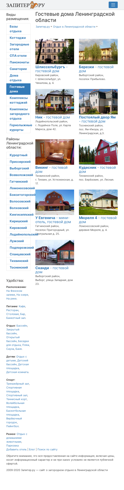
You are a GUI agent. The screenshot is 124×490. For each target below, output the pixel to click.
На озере (22, 294)
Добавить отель (16, 449)
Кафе (22, 306)
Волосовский (20, 201)
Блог (32, 449)
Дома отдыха (15, 78)
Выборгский (19, 168)
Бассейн (21, 325)
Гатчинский (19, 181)
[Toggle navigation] (113, 5)
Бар (22, 314)
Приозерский (20, 162)
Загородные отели (19, 46)
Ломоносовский (20, 188)
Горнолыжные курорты (20, 127)
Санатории (18, 69)
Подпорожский (20, 248)
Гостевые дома (17, 89)
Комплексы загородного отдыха (20, 113)
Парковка (12, 445)
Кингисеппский (20, 214)
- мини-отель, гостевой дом (53, 220)
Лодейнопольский (20, 234)
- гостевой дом (51, 69)
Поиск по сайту (47, 449)
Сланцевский (20, 254)
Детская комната (17, 372)
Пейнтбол (12, 426)
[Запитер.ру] (26, 5)
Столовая (12, 314)
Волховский (19, 208)
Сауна (10, 348)
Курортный (18, 155)
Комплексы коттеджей (19, 100)
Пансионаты (19, 62)
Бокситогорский (20, 195)
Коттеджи (18, 38)
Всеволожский (20, 175)
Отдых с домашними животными (16, 437)
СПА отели (18, 56)
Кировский (18, 228)
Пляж (25, 345)
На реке (11, 298)
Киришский (19, 221)
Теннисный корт (16, 399)
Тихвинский (19, 261)
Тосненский (19, 267)
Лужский (17, 241)
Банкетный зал (15, 317)
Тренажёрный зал (17, 383)
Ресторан (12, 310)
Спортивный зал (16, 395)
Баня (19, 348)
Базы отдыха (15, 28)
